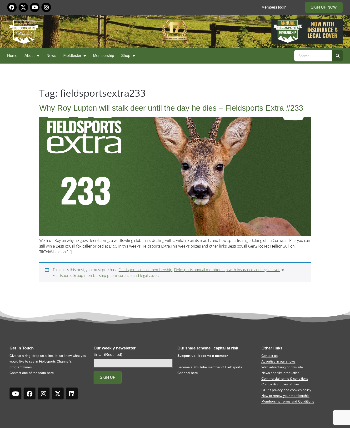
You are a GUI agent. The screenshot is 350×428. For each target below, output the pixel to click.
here (50, 373)
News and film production (280, 373)
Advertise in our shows (278, 361)
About (30, 56)
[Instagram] (46, 7)
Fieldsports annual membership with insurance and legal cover (227, 269)
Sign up (107, 377)
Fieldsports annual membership (145, 269)
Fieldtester (72, 56)
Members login (273, 7)
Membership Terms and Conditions (287, 401)
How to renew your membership (285, 396)
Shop (125, 56)
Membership (103, 56)
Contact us (269, 356)
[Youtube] (35, 7)
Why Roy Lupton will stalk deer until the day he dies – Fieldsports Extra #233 (171, 108)
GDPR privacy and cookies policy (286, 390)
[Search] (337, 55)
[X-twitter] (23, 7)
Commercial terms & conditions (284, 378)
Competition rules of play (280, 384)
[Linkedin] (72, 393)
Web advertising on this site (282, 367)
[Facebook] (12, 7)
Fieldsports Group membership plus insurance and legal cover (105, 275)
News (51, 56)
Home (12, 56)
